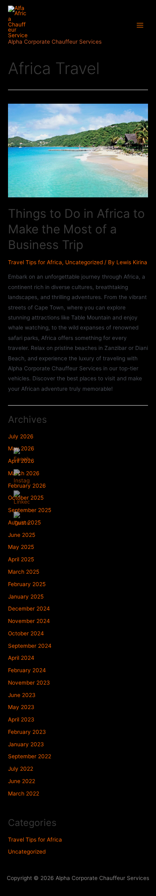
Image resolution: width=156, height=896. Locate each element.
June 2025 (21, 535)
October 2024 (26, 633)
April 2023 (21, 719)
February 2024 (27, 670)
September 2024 (30, 646)
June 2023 (22, 695)
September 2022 (29, 756)
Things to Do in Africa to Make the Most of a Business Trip (76, 229)
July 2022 (20, 768)
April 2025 (21, 559)
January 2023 (26, 744)
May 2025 (21, 547)
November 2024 (29, 621)
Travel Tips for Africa (35, 262)
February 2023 (27, 732)
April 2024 (21, 658)
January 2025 (26, 596)
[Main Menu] (140, 25)
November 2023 (29, 682)
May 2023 (21, 707)
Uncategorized (84, 262)
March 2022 (23, 793)
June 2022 (21, 781)
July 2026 (21, 436)
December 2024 (29, 608)
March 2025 (23, 572)
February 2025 (27, 584)
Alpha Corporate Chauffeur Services (55, 41)
